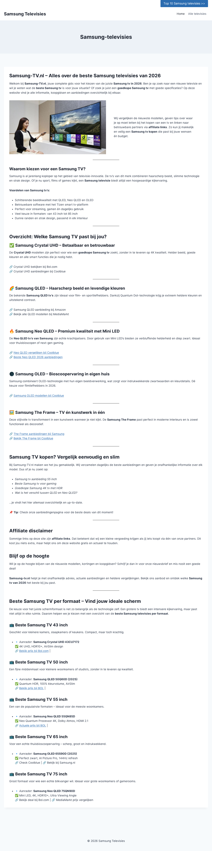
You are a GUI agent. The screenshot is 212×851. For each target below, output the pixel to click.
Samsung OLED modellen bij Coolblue (39, 395)
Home (181, 13)
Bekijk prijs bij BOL (31, 688)
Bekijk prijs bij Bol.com (34, 651)
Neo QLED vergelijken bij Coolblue (36, 352)
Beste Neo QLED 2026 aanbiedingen (38, 357)
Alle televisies (197, 13)
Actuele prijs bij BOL (32, 725)
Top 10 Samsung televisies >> (184, 3)
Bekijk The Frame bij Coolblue (33, 438)
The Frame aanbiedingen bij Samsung (39, 434)
